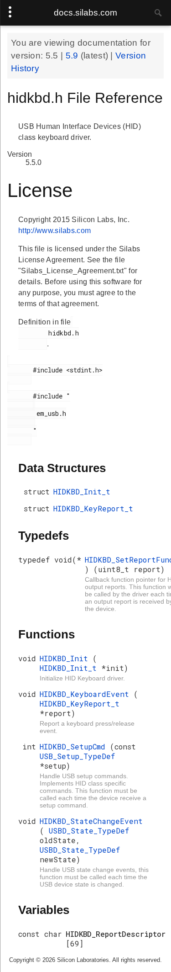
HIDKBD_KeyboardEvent (87, 694)
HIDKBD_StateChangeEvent (91, 821)
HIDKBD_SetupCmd (75, 746)
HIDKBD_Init (66, 658)
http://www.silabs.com (54, 230)
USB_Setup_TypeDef (77, 756)
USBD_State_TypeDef (89, 830)
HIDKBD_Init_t (81, 491)
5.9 (73, 55)
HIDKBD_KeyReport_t (93, 508)
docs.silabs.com (85, 12)
